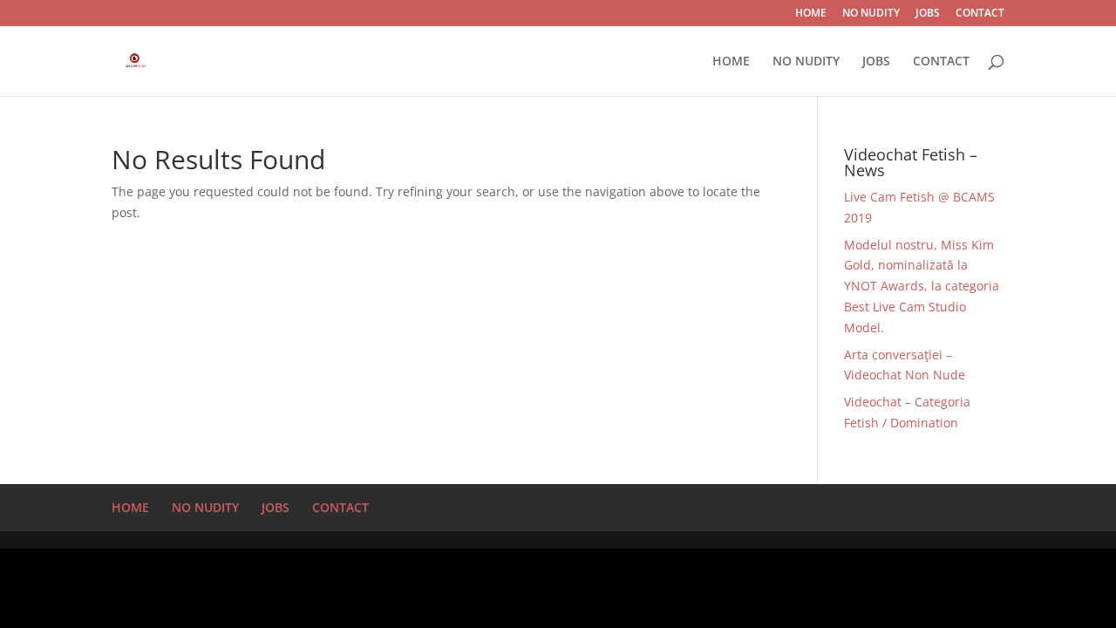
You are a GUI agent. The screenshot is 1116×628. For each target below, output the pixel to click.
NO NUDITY (871, 14)
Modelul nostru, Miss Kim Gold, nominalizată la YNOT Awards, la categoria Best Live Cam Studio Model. (921, 286)
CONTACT (980, 14)
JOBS (927, 14)
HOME (811, 14)
